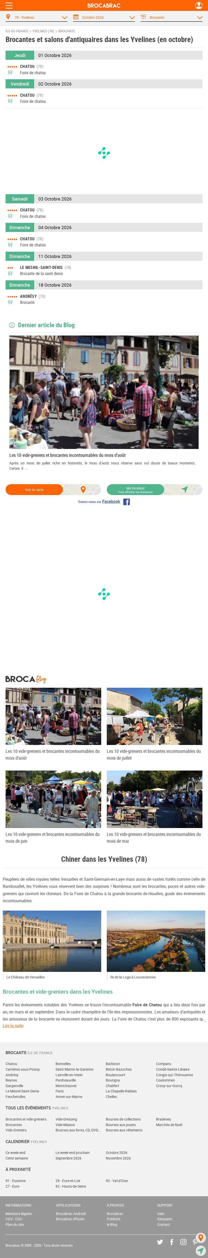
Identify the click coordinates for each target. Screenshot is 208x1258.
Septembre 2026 (68, 1158)
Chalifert (112, 1085)
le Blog (112, 1224)
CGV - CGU (14, 1218)
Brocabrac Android (71, 1213)
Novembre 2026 (118, 1158)
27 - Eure (12, 1186)
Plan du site (15, 1224)
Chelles (111, 1096)
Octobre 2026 (116, 1152)
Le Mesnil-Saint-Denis (22, 1091)
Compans (163, 1063)
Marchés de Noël (169, 1124)
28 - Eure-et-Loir (68, 1180)
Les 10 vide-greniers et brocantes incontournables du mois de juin (53, 837)
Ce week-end (15, 1152)
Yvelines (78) (43, 31)
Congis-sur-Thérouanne (174, 1074)
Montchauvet (66, 1085)
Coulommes (165, 1080)
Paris (60, 1091)
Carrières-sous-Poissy (23, 1069)
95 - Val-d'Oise (117, 1180)
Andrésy (12, 1074)
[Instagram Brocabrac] (187, 1245)
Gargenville (14, 1085)
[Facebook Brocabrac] (175, 1245)
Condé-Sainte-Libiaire (172, 1069)
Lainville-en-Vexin (69, 1074)
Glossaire (164, 1218)
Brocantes (14, 1124)
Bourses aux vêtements (124, 1130)
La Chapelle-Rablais (121, 1091)
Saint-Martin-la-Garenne (74, 1069)
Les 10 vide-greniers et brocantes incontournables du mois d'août (67, 455)
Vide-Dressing (66, 1119)
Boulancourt (115, 1074)
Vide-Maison (65, 1124)
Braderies (163, 1119)
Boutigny (113, 1080)
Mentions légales (19, 1213)
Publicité (113, 1218)
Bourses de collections (123, 1119)
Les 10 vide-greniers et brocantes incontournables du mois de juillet (154, 754)
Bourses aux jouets (121, 1124)
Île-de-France (17, 31)
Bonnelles (63, 1063)
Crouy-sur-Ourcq (169, 1085)
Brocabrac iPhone (70, 1218)
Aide (160, 1213)
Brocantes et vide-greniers (26, 1119)
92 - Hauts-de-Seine (71, 1186)
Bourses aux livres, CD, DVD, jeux (79, 1130)
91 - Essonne (16, 1180)
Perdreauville (66, 1080)
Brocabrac (115, 1213)
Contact (163, 1224)
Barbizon (113, 1063)
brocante (66, 31)
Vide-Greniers (16, 1130)
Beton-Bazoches (119, 1069)
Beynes (11, 1080)
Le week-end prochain (73, 1152)
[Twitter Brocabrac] (163, 1245)
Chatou (11, 1063)
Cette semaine (17, 1158)
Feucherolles (15, 1096)
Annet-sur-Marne (69, 1096)
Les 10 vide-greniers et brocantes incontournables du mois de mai (154, 837)
